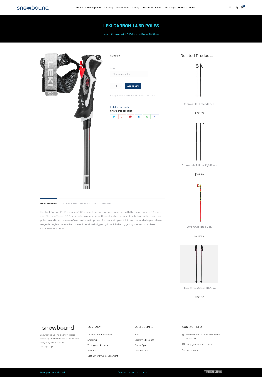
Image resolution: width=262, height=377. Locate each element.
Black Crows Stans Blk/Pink (199, 288)
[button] (98, 57)
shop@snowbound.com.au (200, 344)
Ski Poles (131, 34)
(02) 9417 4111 (192, 350)
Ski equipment (117, 34)
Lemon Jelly (122, 107)
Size (112, 68)
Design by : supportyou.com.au (133, 372)
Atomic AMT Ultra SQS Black (199, 165)
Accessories (128, 95)
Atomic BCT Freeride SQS (199, 104)
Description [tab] (48, 203)
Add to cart (133, 86)
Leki (112, 107)
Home (105, 34)
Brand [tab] (106, 203)
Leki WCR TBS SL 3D (199, 226)
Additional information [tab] (79, 203)
